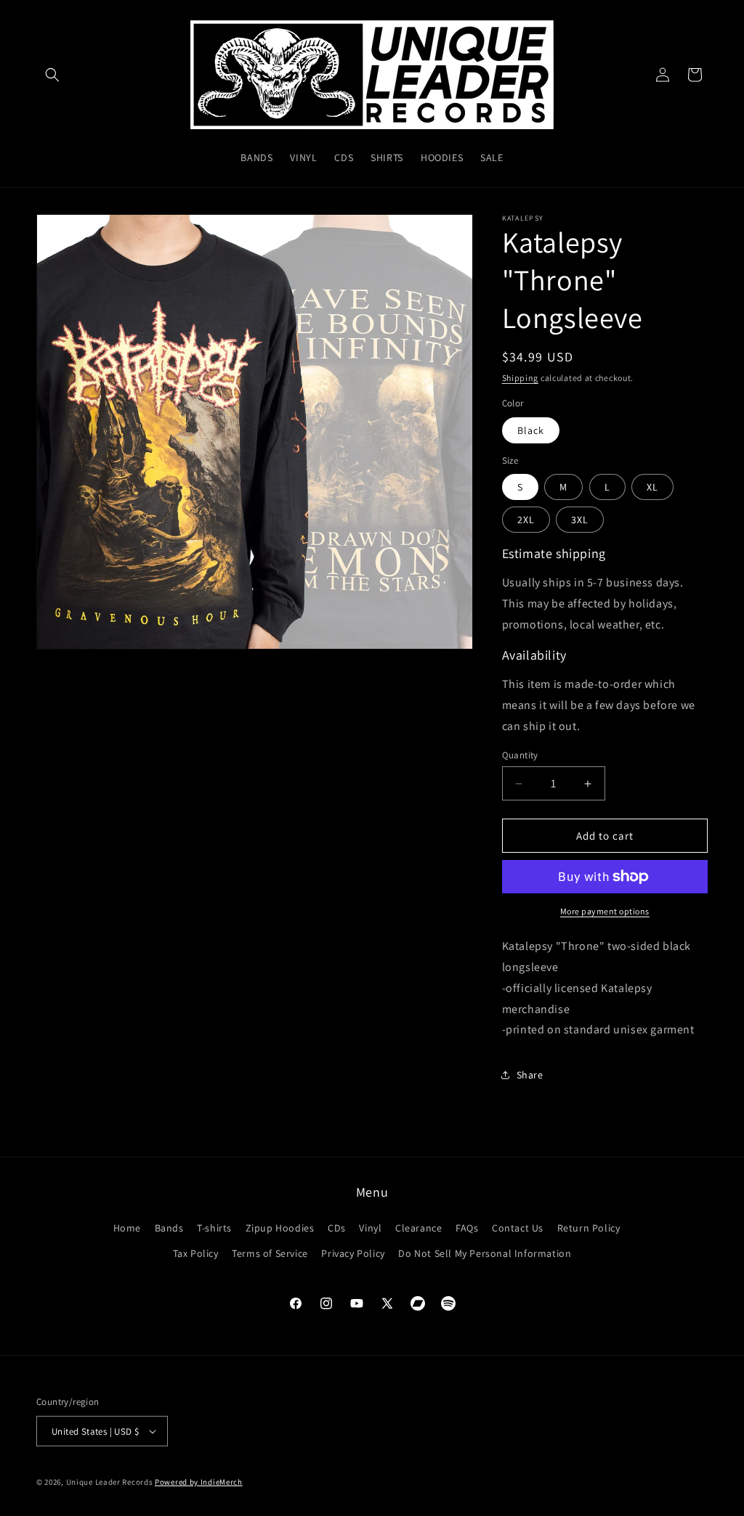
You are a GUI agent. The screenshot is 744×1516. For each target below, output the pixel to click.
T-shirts (214, 1227)
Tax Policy (196, 1253)
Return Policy (588, 1227)
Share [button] (530, 1074)
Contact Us (517, 1227)
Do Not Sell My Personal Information (484, 1253)
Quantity (520, 755)
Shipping (520, 377)
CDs (337, 1227)
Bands (169, 1227)
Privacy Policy (352, 1253)
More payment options (605, 911)
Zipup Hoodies (280, 1227)
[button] (52, 75)
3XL (580, 519)
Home (127, 1227)
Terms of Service (270, 1253)
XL (652, 486)
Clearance (418, 1227)
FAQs (467, 1227)
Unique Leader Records (109, 1482)
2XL (526, 519)
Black (530, 430)
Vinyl (370, 1227)
